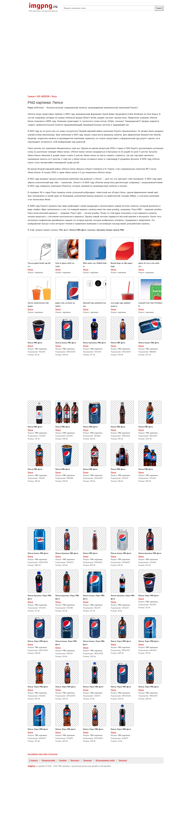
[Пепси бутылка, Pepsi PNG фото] (39, 581)
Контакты (123, 760)
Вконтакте (74, 760)
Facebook (63, 760)
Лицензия (87, 760)
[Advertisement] (95, 36)
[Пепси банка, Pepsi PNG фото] (95, 581)
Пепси (30, 269)
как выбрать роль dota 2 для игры (42, 754)
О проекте (33, 760)
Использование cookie (105, 760)
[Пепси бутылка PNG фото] (94, 328)
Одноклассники (48, 760)
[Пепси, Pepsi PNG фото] (150, 581)
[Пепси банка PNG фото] (67, 328)
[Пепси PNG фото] (39, 328)
